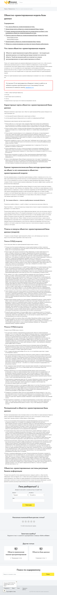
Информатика (11, 9)
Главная (6, 9)
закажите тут (30, 87)
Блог (18, 588)
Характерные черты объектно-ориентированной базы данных (25, 29)
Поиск (48, 574)
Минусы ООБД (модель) (13, 39)
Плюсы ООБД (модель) (12, 37)
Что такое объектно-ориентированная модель (20, 27)
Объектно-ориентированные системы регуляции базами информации (27, 44)
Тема (13, 498)
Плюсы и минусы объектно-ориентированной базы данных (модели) (27, 35)
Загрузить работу (24, 588)
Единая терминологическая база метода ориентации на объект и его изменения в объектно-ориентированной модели (27, 32)
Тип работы (31, 492)
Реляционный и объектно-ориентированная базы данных (23, 42)
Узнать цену (28, 505)
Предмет (14, 492)
